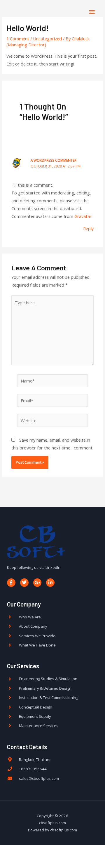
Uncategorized (47, 38)
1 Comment (17, 38)
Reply (88, 228)
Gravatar (83, 216)
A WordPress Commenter (53, 160)
